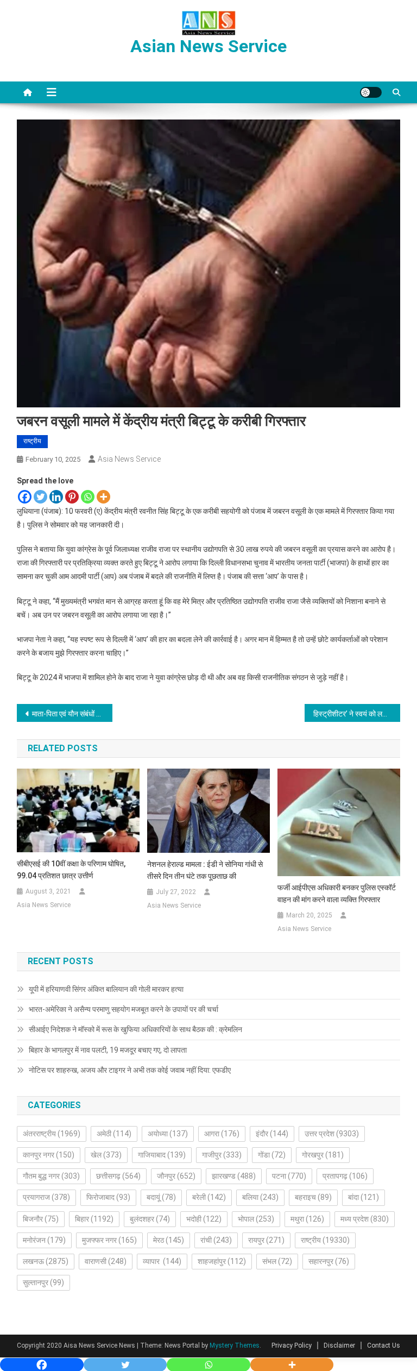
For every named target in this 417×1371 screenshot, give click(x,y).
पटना (289, 1176)
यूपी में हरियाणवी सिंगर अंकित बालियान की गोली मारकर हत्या (106, 989)
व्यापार (162, 1261)
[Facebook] (24, 497)
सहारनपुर (328, 1261)
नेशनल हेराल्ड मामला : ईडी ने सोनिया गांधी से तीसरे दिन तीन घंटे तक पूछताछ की (205, 870)
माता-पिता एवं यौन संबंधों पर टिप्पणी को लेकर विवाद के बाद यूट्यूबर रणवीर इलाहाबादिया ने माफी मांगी (72, 713)
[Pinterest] (72, 497)
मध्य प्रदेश (364, 1219)
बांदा (363, 1197)
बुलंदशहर (150, 1219)
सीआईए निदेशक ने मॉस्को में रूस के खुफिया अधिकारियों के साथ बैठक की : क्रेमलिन (135, 1029)
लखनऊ (45, 1261)
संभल (277, 1261)
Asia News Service (129, 459)
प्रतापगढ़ (345, 1176)
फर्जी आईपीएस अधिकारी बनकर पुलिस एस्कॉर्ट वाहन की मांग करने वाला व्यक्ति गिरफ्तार (336, 893)
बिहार (94, 1219)
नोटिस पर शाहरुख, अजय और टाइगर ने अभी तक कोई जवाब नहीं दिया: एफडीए (130, 1070)
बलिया (260, 1197)
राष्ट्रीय (32, 441)
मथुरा (307, 1219)
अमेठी (114, 1133)
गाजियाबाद (162, 1154)
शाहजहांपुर (222, 1261)
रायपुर (266, 1240)
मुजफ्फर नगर (109, 1240)
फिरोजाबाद (108, 1197)
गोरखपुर (323, 1154)
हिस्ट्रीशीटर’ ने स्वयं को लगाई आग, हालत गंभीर (357, 713)
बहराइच (313, 1197)
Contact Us (383, 1345)
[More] (103, 497)
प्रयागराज (46, 1197)
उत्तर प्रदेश (332, 1133)
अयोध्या (168, 1133)
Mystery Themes (235, 1345)
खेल (106, 1154)
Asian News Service (208, 46)
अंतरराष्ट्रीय (51, 1133)
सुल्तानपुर (43, 1282)
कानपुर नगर (48, 1154)
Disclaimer (339, 1345)
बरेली (209, 1197)
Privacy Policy (291, 1345)
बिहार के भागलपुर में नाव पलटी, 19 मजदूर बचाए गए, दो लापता (108, 1050)
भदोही (204, 1219)
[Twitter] (40, 497)
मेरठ (168, 1240)
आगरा (221, 1133)
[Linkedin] (56, 497)
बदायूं (161, 1197)
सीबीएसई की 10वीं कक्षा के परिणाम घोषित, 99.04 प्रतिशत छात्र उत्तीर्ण (71, 869)
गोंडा (272, 1154)
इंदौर (272, 1133)
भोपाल (256, 1219)
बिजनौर (41, 1219)
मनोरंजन (44, 1240)
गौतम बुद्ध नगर (51, 1176)
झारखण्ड (234, 1176)
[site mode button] (371, 92)
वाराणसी (106, 1261)
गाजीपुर (222, 1154)
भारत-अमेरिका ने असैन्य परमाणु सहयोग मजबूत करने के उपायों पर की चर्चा (123, 1009)
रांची (216, 1240)
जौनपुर (176, 1176)
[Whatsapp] (87, 497)
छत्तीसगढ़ (118, 1176)
